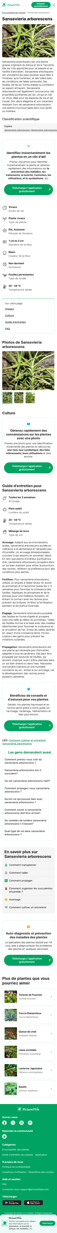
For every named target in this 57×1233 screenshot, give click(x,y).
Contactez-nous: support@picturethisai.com (25, 1189)
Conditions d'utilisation (14, 1172)
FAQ (4, 1184)
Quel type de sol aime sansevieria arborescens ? (25, 833)
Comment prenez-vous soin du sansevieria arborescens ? (23, 761)
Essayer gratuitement (41, 4)
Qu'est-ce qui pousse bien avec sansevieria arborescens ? (23, 801)
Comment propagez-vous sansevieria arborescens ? (27, 790)
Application (41, 1154)
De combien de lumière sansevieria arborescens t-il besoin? (25, 822)
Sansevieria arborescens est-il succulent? (23, 772)
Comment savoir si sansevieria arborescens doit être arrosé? (23, 811)
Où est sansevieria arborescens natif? (27, 780)
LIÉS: (24, 742)
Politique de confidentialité (16, 1166)
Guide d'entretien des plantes (17, 1154)
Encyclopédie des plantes (13, 12)
